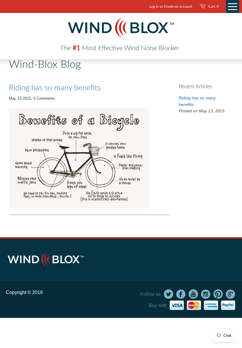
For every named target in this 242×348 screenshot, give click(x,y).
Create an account (178, 6)
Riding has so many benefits (55, 88)
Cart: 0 (213, 6)
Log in (154, 6)
